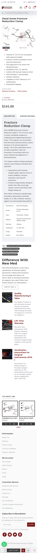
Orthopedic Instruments (10, 254)
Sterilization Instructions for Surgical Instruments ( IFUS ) (23, 355)
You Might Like (8, 396)
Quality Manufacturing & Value (22, 295)
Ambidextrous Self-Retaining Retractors (10, 418)
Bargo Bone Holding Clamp (27, 418)
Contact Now (9, 287)
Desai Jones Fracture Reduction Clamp (18, 246)
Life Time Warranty (19, 322)
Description (9, 116)
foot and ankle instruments (11, 249)
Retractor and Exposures (10, 251)
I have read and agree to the (16, 529)
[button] (13, 37)
